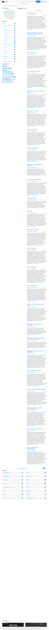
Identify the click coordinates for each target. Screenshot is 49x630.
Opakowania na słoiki (32, 198)
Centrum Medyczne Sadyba (33, 71)
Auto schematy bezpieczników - (34, 179)
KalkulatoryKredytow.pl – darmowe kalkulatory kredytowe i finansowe (35, 33)
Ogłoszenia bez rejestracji (33, 229)
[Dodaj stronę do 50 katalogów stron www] (24, 3)
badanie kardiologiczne (7, 71)
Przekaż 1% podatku (31, 248)
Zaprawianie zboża (31, 13)
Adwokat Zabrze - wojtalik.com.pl (34, 428)
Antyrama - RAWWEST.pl (32, 148)
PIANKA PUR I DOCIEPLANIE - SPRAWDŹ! (36, 389)
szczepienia (9, 81)
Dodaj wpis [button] (38, 1)
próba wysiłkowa (9, 78)
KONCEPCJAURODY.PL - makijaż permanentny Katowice (34, 408)
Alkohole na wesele (31, 52)
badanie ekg (5, 82)
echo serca (11, 82)
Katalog (10, 5)
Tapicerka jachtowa (31, 267)
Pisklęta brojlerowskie (32, 285)
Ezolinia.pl (29, 211)
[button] (35, 1)
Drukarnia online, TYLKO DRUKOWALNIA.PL (32, 448)
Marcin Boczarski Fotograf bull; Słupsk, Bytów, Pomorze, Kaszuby (36, 338)
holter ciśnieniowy (7, 67)
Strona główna (5, 5)
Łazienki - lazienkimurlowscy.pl (34, 370)
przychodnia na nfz (6, 73)
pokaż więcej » (29, 29)
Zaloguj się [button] (44, 1)
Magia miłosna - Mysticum (33, 110)
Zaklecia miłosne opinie (32, 129)
